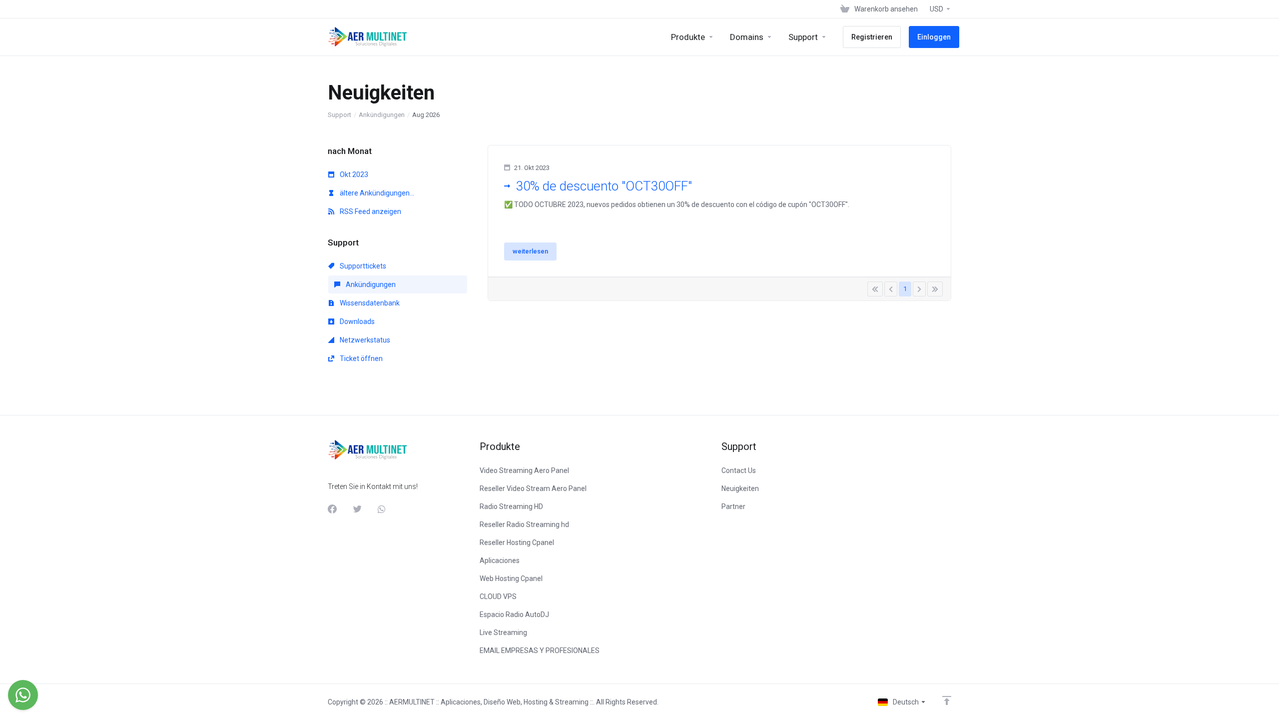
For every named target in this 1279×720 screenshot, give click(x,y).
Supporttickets (362, 266)
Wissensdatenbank (369, 303)
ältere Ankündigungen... (376, 193)
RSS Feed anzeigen (369, 212)
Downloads (356, 322)
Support (339, 114)
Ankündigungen (382, 114)
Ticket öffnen (360, 358)
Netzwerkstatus (364, 340)
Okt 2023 (353, 174)
